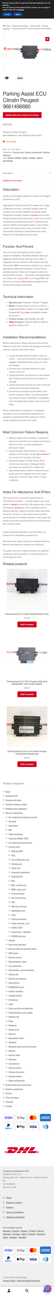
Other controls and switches (21, 1008)
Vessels (9, 1106)
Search (27, 1290)
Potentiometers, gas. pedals (21, 1012)
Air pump (12, 821)
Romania (41, 1234)
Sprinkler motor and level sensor (22, 1046)
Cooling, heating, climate (16, 804)
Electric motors (15, 957)
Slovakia (22, 1237)
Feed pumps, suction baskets (21, 970)
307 (26, 278)
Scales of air (14, 1029)
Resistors (13, 1025)
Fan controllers (15, 966)
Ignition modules (16, 991)
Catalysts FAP (12, 796)
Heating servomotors (17, 978)
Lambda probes (15, 995)
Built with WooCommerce (28, 1280)
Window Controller (16, 1072)
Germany (7, 1234)
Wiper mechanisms (17, 1080)
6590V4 (40, 158)
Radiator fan (14, 1016)
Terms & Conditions (15, 1212)
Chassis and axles (13, 800)
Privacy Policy (9, 1280)
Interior (9, 1093)
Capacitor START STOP (18, 838)
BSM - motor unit (18, 889)
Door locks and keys (17, 944)
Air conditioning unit (20, 859)
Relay (11, 1021)
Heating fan (13, 974)
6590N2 (32, 158)
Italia (24, 1234)
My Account (9, 1290)
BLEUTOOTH (16, 876)
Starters (12, 1050)
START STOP (16, 927)
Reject (18, 14)
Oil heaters (13, 999)
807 (43, 278)
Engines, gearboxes (14, 1089)
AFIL (13, 855)
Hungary (16, 1234)
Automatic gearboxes (20, 872)
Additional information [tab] (12, 180)
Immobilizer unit (18, 910)
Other (11, 322)
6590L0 (25, 158)
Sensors (12, 1034)
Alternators (13, 825)
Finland (32, 1230)
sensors (34, 215)
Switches (12, 1059)
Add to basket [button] (27, 624)
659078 (11, 158)
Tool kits (9, 1101)
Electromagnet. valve (17, 961)
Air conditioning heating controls (23, 817)
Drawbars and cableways (16, 808)
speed (14, 504)
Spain (5, 1237)
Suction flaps (14, 1055)
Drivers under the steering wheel (22, 948)
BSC (13, 881)
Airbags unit (16, 864)
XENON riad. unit (18, 936)
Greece (24, 1230)
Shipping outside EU (15, 1217)
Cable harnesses (16, 834)
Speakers (12, 1042)
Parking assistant (18, 919)
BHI (10, 830)
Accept (7, 14)
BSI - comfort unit (18, 885)
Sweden (13, 1237)
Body (8, 791)
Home (8, 25)
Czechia (15, 1230)
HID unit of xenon (18, 906)
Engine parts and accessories (18, 1084)
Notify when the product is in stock (22, 115)
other (16, 265)
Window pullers (15, 1076)
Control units (35, 25)
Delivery (10, 1207)
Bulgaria (6, 1230)
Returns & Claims (14, 1202)
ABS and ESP (17, 851)
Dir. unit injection (18, 897)
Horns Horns (14, 983)
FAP (13, 902)
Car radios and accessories (20, 842)
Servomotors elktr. (16, 1038)
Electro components (20, 25)
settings (21, 10)
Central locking (17, 893)
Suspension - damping (21, 932)
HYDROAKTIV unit (16, 987)
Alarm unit (15, 868)
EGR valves (13, 953)
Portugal (31, 1234)
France (40, 1230)
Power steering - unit (20, 923)
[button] (47, 39)
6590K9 (18, 158)
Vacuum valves (15, 1067)
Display (12, 940)
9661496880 (8, 161)
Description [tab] (8, 173)
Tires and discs (12, 1097)
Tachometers (14, 1063)
